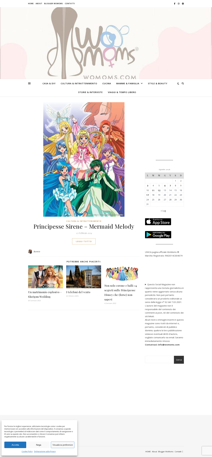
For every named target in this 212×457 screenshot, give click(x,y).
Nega (38, 445)
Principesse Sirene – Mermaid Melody (83, 226)
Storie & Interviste (90, 92)
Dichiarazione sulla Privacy (45, 451)
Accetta (15, 445)
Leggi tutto (84, 241)
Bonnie (37, 251)
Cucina (106, 83)
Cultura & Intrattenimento (79, 83)
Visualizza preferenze (62, 445)
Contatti (70, 3)
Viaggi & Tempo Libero (122, 92)
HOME (31, 3)
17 (147, 194)
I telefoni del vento (78, 292)
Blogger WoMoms (53, 3)
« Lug (163, 210)
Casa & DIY (49, 83)
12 (159, 190)
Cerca (179, 359)
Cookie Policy (27, 451)
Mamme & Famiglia (127, 83)
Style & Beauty (157, 83)
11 (153, 190)
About (39, 3)
